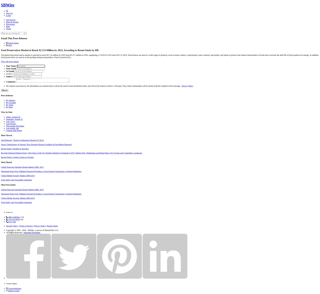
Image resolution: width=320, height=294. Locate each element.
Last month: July (12, 128)
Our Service (11, 20)
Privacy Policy (187, 86)
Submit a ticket (14, 291)
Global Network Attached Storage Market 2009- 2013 (22, 167)
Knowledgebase (14, 288)
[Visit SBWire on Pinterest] (119, 278)
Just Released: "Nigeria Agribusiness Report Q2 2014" (22, 140)
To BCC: (9, 74)
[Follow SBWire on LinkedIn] (165, 278)
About (8, 29)
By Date (9, 107)
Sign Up (9, 13)
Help (8, 27)
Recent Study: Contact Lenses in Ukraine (17, 157)
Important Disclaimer (32, 232)
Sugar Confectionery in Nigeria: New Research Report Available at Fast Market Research (36, 144)
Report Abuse (52, 226)
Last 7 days (10, 121)
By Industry (10, 100)
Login (8, 16)
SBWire (7, 5)
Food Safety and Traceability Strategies (16, 180)
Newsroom (10, 24)
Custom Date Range (14, 130)
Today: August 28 (13, 117)
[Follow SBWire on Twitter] (74, 278)
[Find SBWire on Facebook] (28, 278)
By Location (11, 103)
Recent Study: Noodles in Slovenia (15, 149)
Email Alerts (13, 43)
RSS (10, 45)
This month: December (15, 126)
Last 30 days (11, 124)
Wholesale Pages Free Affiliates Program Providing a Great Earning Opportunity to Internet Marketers (41, 171)
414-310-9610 (14, 219)
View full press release (10, 62)
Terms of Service (26, 226)
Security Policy (12, 226)
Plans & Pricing (12, 22)
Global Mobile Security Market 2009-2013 (18, 176)
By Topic (9, 105)
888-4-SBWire (14, 217)
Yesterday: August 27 (14, 119)
